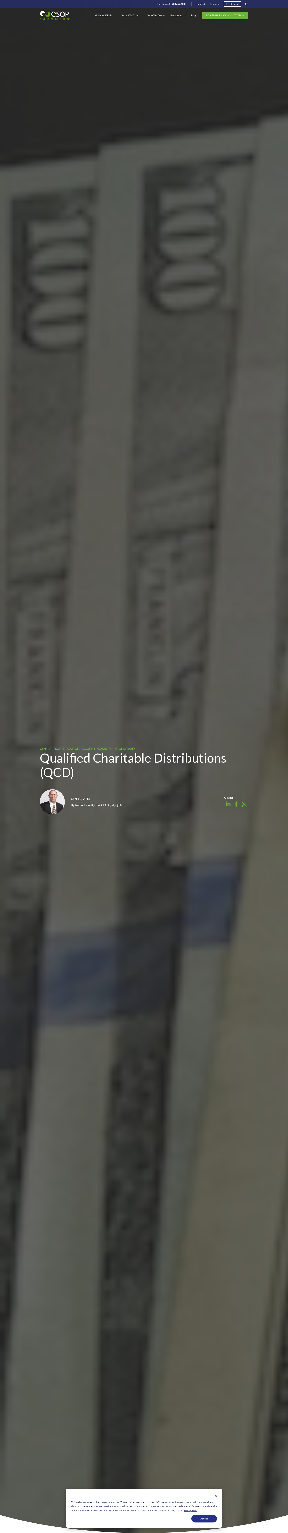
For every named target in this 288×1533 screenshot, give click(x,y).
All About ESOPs (103, 15)
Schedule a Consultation (225, 15)
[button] (246, 4)
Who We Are (155, 15)
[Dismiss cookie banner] (216, 1496)
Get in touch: (171, 4)
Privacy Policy (191, 1510)
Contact (200, 4)
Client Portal (232, 4)
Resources (176, 15)
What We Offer (130, 15)
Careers (214, 4)
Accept (204, 1518)
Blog (193, 15)
